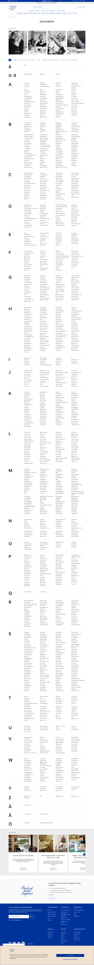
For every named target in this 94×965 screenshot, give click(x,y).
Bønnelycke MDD (28, 167)
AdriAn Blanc (27, 146)
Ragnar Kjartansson (28, 404)
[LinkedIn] (23, 943)
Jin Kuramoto (43, 424)
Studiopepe (73, 683)
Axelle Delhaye (74, 213)
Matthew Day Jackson (44, 370)
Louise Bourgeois (59, 153)
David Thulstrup (59, 706)
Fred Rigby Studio (59, 264)
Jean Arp (26, 111)
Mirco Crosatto (59, 197)
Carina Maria (74, 477)
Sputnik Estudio (43, 666)
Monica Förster (59, 269)
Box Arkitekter (59, 155)
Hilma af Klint (42, 91)
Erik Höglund (42, 350)
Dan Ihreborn (58, 358)
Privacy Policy (13, 958)
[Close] (23, 945)
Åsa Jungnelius (59, 384)
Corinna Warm (59, 760)
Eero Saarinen (59, 632)
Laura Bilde (58, 141)
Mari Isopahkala (74, 363)
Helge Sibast (74, 653)
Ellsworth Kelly (43, 400)
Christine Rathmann (28, 605)
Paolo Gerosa (74, 279)
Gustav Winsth (74, 774)
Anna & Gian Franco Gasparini (62, 105)
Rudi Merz (42, 493)
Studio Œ (58, 680)
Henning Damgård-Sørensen (62, 206)
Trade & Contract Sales (79, 910)
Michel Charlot (43, 183)
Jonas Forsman (59, 259)
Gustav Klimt (58, 405)
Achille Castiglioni (59, 180)
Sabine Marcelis (59, 477)
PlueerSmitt (26, 577)
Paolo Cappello (27, 176)
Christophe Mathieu (28, 484)
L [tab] (41, 60)
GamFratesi (58, 275)
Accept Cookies (70, 955)
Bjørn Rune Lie (27, 624)
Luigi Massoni (58, 482)
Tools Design (74, 711)
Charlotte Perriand (59, 568)
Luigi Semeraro (59, 647)
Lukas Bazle (26, 128)
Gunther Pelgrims (43, 565)
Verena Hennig (74, 324)
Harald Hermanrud (28, 329)
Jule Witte (42, 775)
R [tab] (54, 60)
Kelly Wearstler (59, 762)
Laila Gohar (26, 286)
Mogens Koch (43, 409)
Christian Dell (27, 215)
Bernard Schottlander (44, 646)
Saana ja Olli (26, 632)
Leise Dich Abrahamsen (45, 86)
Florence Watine (74, 760)
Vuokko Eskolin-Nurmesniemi (30, 245)
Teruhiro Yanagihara (75, 786)
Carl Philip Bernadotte (29, 138)
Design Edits (77, 934)
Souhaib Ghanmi (43, 281)
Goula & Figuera (59, 287)
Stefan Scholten (27, 646)
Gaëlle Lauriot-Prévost (60, 439)
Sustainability (64, 912)
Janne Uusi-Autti (74, 729)
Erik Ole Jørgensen (44, 386)
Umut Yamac (27, 786)
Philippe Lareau (74, 434)
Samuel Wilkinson (28, 772)
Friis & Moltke (74, 264)
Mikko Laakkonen (43, 432)
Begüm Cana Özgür (60, 129)
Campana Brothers (75, 173)
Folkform (42, 257)
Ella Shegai (58, 651)
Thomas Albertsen (59, 96)
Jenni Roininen (27, 619)
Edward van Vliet (43, 742)
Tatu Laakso (73, 432)
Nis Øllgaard (27, 822)
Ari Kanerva (42, 393)
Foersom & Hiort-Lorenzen (77, 256)
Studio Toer (58, 682)
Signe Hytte (58, 348)
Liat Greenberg (43, 293)
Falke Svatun (27, 689)
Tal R (41, 698)
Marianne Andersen (60, 101)
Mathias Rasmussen (75, 604)
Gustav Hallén (59, 309)
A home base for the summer (23, 855)
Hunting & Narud (59, 345)
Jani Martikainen (43, 481)
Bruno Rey (42, 612)
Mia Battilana (58, 126)
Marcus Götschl (74, 299)
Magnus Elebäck (74, 238)
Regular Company (75, 609)
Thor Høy (26, 352)
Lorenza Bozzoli (27, 157)
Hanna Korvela (43, 416)
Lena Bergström (43, 136)
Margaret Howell (59, 341)
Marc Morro (42, 508)
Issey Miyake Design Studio (46, 364)
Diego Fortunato (43, 261)
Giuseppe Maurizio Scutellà (30, 647)
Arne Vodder (74, 749)
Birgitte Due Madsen (60, 225)
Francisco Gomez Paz (60, 286)
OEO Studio (73, 542)
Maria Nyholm (27, 536)
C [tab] (21, 60)
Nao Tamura (73, 698)
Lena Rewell (26, 612)
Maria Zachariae (27, 796)
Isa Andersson (27, 103)
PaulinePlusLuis (27, 561)
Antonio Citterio (27, 190)
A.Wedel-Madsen (43, 763)
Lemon (41, 446)
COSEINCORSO (43, 195)
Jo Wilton (42, 774)
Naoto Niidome (59, 526)
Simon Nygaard (74, 534)
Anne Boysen (74, 155)
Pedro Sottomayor (28, 665)
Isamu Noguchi (59, 528)
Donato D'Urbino (27, 204)
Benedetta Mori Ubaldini (29, 506)
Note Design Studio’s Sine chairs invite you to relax (53, 856)
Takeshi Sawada (43, 639)
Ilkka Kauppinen (74, 397)
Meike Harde (74, 316)
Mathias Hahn (27, 309)
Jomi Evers (58, 245)
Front (41, 266)
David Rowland (74, 621)
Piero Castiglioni (74, 180)
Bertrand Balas (59, 124)
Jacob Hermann (74, 328)
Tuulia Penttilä (43, 567)
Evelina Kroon (59, 421)
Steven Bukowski (28, 162)
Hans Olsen (58, 545)
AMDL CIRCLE (59, 99)
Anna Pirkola (27, 575)
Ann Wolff (73, 775)
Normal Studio (59, 532)
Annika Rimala (43, 616)
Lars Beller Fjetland (75, 129)
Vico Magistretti (59, 470)
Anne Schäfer (58, 646)
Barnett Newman (74, 522)
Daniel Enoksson (27, 241)
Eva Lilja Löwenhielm (28, 463)
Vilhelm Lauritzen (75, 439)
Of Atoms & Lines (28, 544)
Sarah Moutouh (43, 510)
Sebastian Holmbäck (44, 336)
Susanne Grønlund (60, 296)
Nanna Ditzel (42, 220)
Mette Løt (73, 461)
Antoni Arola (42, 110)
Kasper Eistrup (59, 236)
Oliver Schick (27, 642)
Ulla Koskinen (74, 416)
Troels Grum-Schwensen (76, 294)
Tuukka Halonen (43, 310)
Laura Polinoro (59, 577)
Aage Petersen (27, 570)
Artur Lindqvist (59, 453)
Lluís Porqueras (59, 579)
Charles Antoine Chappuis (29, 183)
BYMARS (73, 163)
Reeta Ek (26, 238)
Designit (57, 216)
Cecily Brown (43, 158)
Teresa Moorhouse (28, 505)
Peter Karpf (26, 397)
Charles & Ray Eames (44, 233)
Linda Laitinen (59, 451)
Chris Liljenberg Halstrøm (76, 310)
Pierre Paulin (42, 561)
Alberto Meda (74, 489)
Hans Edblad (42, 234)
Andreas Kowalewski (60, 417)
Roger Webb (74, 762)
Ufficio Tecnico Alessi (60, 726)
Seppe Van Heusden (44, 740)
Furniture (19, 13)
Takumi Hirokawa (75, 331)
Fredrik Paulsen (74, 561)
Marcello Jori (58, 381)
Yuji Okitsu (73, 544)
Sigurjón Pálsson (59, 556)
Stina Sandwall (59, 635)
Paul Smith (42, 659)
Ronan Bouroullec (44, 155)
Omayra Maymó (59, 488)
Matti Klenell (42, 405)
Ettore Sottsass (43, 665)
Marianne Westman (28, 769)
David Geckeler (59, 279)
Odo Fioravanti (27, 254)
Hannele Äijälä (27, 805)
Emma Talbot (58, 698)
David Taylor (42, 701)
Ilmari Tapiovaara (74, 700)
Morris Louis (27, 458)
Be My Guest (58, 128)
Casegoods (26, 180)
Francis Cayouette (59, 181)
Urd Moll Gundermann (29, 299)
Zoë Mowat (58, 510)
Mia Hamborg (27, 312)
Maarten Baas (43, 123)
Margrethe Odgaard (60, 542)
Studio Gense (58, 677)
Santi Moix (42, 503)
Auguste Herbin (74, 326)
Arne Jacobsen (59, 370)
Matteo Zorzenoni (75, 796)
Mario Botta (73, 151)
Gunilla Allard (74, 98)
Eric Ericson (58, 241)
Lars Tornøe (58, 713)
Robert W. (26, 758)
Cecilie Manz (58, 476)
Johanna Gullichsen (75, 298)
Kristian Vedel (74, 744)
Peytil (57, 570)
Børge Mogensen (75, 501)
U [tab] (61, 60)
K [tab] (39, 60)
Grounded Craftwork (44, 294)
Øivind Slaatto (59, 658)
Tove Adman (74, 89)
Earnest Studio (27, 234)
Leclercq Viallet (59, 747)
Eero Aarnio (26, 84)
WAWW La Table (43, 762)
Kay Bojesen (27, 150)
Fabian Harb (58, 316)
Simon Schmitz (27, 644)
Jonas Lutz (26, 461)
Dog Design (73, 220)
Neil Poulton (42, 580)
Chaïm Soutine (59, 665)
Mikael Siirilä (42, 654)
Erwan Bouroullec (75, 153)
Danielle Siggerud (28, 654)
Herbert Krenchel (28, 421)
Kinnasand (26, 402)
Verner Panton (59, 558)
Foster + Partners (59, 261)
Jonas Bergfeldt (43, 134)
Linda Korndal (58, 414)
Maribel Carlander (28, 178)
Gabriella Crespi (43, 197)
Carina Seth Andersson (61, 649)
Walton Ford (26, 259)
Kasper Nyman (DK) (60, 536)
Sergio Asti (26, 115)
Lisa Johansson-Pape (44, 379)
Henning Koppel (27, 414)
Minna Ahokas (74, 93)
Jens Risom (73, 616)
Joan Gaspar (42, 279)
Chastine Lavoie (27, 442)
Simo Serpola (43, 649)
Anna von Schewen (44, 752)
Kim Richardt (74, 612)
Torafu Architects (43, 713)
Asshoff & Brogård (60, 113)
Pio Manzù (42, 477)
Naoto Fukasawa (27, 268)
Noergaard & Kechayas (45, 528)
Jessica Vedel (59, 744)
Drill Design (42, 223)
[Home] (9, 17)
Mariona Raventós (44, 607)
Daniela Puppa (59, 584)
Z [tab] (70, 60)
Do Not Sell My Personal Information (70, 959)
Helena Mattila (27, 486)
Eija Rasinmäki (74, 602)
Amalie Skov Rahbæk (28, 600)
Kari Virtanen (42, 749)
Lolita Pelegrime (27, 565)
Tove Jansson (27, 374)
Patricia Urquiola (27, 729)
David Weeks (58, 763)
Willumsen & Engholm (76, 772)
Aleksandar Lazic (59, 442)
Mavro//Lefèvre (43, 488)
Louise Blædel (27, 148)
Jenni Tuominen (43, 718)
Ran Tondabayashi (28, 711)
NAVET (25, 521)
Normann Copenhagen (60, 193)
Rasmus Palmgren (28, 556)
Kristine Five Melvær (60, 254)
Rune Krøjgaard (74, 421)
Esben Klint (73, 405)
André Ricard (58, 612)
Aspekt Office (43, 113)
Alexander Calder (59, 173)
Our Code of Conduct (65, 919)
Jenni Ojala (58, 544)
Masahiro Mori (74, 505)
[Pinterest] (18, 943)
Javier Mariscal (43, 479)
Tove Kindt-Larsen (59, 400)
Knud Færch (27, 269)
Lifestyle (69, 13)
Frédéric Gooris (27, 287)
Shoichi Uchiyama (43, 726)
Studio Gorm (74, 677)
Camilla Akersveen (60, 94)
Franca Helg (26, 324)
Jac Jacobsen (74, 370)
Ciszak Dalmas (43, 206)
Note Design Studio (28, 534)
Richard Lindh (27, 453)
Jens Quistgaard (27, 591)
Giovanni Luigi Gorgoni (45, 287)
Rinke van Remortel (75, 740)
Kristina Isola (42, 363)
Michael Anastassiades (29, 101)
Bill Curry (26, 199)
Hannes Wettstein (75, 769)
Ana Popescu (27, 579)
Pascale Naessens (28, 519)
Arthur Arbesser (43, 108)
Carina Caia (42, 173)
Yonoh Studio (74, 788)
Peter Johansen (27, 379)
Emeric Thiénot (27, 706)
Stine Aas (58, 84)
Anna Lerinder (43, 447)
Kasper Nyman (43, 536)
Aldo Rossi (26, 621)
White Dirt (42, 770)
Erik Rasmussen (43, 604)
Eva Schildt (42, 642)
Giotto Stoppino (74, 671)
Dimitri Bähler (27, 165)
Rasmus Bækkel (43, 165)
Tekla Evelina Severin (28, 651)
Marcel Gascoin (27, 279)
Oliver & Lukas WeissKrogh (45, 765)
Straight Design (27, 673)
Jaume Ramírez (59, 600)
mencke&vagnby (43, 491)
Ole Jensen (26, 377)
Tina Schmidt (74, 642)
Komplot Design (43, 412)
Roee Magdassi (43, 470)
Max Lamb (42, 434)
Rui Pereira (26, 568)
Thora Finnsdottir (75, 252)
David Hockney (59, 333)
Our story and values (65, 910)
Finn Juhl (26, 384)
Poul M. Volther (74, 751)
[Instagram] (10, 943)
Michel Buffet (74, 160)
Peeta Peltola (58, 565)
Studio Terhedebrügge (45, 682)
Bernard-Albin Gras (75, 289)
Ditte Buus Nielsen (28, 163)
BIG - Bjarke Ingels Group (61, 139)
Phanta (72, 570)
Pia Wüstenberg (27, 781)
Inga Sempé (73, 647)
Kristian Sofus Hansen (44, 661)
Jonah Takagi (74, 696)
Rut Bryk (42, 160)
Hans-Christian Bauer (75, 126)
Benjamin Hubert (27, 343)
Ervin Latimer (74, 437)
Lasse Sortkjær (59, 663)
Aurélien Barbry (43, 126)
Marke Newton (43, 524)
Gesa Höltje (58, 350)
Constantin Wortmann (44, 777)
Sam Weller (73, 765)
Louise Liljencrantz (44, 451)
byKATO (41, 163)
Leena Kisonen (74, 402)
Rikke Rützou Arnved (75, 624)
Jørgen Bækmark (59, 165)
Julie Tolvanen (27, 710)
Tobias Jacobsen (27, 372)
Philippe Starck (27, 668)
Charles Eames (59, 233)
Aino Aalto (26, 83)
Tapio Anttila (58, 106)
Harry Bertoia (27, 139)
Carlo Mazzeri (27, 489)
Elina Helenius (74, 322)
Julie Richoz (26, 614)
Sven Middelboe (27, 498)
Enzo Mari (26, 479)
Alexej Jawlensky (59, 374)
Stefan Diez (58, 218)
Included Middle (43, 359)
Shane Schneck (43, 644)
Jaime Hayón (58, 319)
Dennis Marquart (74, 479)
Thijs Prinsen (27, 582)
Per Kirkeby (42, 402)
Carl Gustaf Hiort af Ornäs (61, 331)
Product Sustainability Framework (65, 915)
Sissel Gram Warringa (44, 289)
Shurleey (42, 653)
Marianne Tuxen (74, 718)
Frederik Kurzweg (75, 424)
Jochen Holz (74, 338)
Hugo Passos (58, 560)
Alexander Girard (28, 284)
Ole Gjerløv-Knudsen (60, 284)
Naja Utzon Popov (44, 729)
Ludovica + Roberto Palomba (62, 458)
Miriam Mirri (58, 499)
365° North (42, 74)
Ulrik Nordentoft (43, 531)
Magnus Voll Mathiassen (45, 751)
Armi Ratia (42, 605)
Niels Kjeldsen (43, 404)
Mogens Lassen (74, 435)
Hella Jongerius (43, 381)
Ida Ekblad (73, 236)
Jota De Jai (42, 211)
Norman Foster (74, 261)
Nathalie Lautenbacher (29, 441)
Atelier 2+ (42, 115)
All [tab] (10, 60)
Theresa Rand (27, 602)
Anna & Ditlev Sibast (60, 653)
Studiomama (58, 683)
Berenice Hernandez (60, 329)
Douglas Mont (74, 503)
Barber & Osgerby (28, 126)
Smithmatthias (27, 659)
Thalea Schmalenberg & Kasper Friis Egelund (31, 704)
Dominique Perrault (44, 568)
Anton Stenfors (59, 670)
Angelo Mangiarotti (75, 474)
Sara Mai (73, 472)
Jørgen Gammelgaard (76, 275)
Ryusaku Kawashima (28, 399)
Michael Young (43, 790)
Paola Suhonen (59, 685)
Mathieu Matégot (74, 482)
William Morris (27, 508)
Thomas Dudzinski (28, 225)
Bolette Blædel (74, 146)
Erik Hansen (58, 314)
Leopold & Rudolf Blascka (45, 146)
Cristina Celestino (75, 181)
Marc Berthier (74, 138)
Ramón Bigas (27, 141)
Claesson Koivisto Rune (45, 190)
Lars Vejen (42, 745)
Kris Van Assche (43, 739)
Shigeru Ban (74, 124)
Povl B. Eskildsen (75, 243)
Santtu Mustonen (43, 513)
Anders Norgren (59, 531)
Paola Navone (43, 521)
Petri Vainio (58, 737)
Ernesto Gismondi (44, 284)
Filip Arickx (26, 110)
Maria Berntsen (59, 138)
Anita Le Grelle (27, 444)
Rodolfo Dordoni (59, 222)
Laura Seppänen (27, 649)
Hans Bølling (74, 165)
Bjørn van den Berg (60, 739)
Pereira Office (74, 567)
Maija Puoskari (27, 584)
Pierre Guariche (74, 296)
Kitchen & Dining (32, 13)
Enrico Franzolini (74, 263)
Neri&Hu (26, 522)
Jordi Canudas (59, 175)
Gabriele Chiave (43, 185)
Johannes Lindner (44, 453)
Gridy (57, 293)
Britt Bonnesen (74, 150)
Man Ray (26, 609)
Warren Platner (59, 575)
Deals (42, 10)
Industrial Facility (74, 359)
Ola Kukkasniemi (59, 423)
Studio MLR (58, 678)
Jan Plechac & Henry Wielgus (62, 372)
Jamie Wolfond (27, 777)
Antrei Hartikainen (44, 317)
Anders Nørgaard (75, 536)
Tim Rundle (73, 623)
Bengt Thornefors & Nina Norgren (61, 132)
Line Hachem (43, 307)
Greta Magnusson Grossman (30, 472)
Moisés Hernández (75, 329)
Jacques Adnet (27, 91)
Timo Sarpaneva (74, 637)
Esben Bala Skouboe (44, 658)
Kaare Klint (26, 407)
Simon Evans (42, 245)
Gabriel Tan (26, 700)
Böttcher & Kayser (44, 167)
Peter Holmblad (74, 335)
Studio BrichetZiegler (44, 675)
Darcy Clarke (58, 190)
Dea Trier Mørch (74, 715)
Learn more (51, 894)
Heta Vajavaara (74, 737)
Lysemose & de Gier (44, 461)
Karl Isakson (42, 361)
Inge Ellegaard (43, 240)
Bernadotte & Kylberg (75, 136)
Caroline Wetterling (44, 769)
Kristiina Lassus (59, 437)
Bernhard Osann (43, 547)
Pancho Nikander (28, 528)
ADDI (41, 89)
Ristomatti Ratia (59, 605)
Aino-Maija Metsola (60, 493)
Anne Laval (58, 441)
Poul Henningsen (28, 326)
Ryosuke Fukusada (44, 268)
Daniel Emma (42, 208)
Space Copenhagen (75, 193)
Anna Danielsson (59, 208)
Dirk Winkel (58, 774)
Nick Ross (42, 621)
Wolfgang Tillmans (28, 708)
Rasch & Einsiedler (60, 602)
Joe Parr (26, 560)
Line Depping (27, 216)
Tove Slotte (73, 658)
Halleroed (73, 309)
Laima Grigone (74, 293)
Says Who (58, 639)
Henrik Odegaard (43, 542)
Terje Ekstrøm (43, 238)
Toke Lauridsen (43, 439)
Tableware (63, 942)
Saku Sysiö (26, 690)
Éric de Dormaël (27, 211)
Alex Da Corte (43, 204)
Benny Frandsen (43, 263)
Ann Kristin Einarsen (44, 236)
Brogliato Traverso (44, 715)
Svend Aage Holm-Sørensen (62, 335)
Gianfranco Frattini (28, 264)
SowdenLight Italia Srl (28, 666)
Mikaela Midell (43, 498)
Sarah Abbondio (74, 84)
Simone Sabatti (74, 632)
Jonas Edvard (58, 234)
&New (25, 65)
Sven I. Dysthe (27, 227)
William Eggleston (75, 234)
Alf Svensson (43, 689)
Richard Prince (74, 580)
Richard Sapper (43, 637)
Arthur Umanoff (27, 728)
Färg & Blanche (43, 269)
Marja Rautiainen (27, 607)
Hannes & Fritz (59, 312)
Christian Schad (59, 641)
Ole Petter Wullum (59, 779)
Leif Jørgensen (74, 386)
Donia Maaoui (27, 469)
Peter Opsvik (74, 545)
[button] (78, 7)
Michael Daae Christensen (61, 204)
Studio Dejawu (74, 675)
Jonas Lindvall (27, 454)
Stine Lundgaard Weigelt (45, 459)
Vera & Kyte (26, 747)
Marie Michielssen (75, 496)
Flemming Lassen (59, 435)
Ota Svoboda (58, 689)
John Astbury (74, 113)
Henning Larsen (27, 435)
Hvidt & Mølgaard (75, 347)
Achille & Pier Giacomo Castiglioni (76, 87)
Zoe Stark (42, 668)
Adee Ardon (74, 108)
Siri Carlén (42, 178)
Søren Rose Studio (75, 690)
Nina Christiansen (28, 187)
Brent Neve (58, 522)
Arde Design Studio (60, 108)
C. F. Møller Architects (29, 173)
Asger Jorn (73, 381)
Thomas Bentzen (75, 131)
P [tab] (50, 60)
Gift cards (76, 936)
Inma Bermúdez (59, 136)
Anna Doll (26, 222)
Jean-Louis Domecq (44, 222)
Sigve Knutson (27, 409)
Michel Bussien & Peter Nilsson (46, 496)
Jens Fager (42, 251)
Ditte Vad (42, 737)
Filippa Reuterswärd (75, 611)
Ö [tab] (76, 60)
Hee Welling (42, 767)
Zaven (41, 796)
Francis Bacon (74, 123)
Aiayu (25, 94)
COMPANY (58, 192)
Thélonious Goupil (75, 287)
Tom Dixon (58, 220)
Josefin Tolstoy (74, 708)
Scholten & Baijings (75, 644)
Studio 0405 (27, 675)
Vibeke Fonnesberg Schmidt (62, 257)
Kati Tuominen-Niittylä (28, 718)
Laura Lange (58, 434)
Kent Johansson (74, 379)
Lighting (25, 13)
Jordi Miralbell (27, 499)
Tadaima (26, 696)
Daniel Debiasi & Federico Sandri (31, 208)
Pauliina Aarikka (74, 83)
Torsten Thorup (43, 706)
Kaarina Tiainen (74, 706)
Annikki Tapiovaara (60, 700)
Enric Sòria (42, 663)
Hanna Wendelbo (59, 767)
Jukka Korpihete (74, 414)
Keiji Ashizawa (74, 111)
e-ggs (25, 233)
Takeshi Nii (73, 526)
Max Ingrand (27, 361)
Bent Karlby (42, 395)
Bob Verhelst (42, 747)
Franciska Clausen (75, 190)
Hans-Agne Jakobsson (45, 372)
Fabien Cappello (74, 175)
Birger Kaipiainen (43, 392)
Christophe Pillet (59, 573)
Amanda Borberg (59, 151)
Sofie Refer (42, 609)
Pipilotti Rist (26, 617)
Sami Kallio (73, 392)
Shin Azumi (58, 117)
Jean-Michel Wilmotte (28, 774)
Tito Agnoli (26, 93)
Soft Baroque (74, 659)
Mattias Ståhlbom (27, 685)
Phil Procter (58, 582)
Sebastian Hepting (59, 326)
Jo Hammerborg (43, 312)
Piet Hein (73, 321)
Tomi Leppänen (27, 447)
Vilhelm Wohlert (59, 775)
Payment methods (52, 912)
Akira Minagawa (74, 498)
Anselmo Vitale (59, 749)
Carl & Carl (73, 176)
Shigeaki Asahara (59, 111)
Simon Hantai (43, 316)
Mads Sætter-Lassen (60, 690)
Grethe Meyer (27, 496)
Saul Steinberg (27, 670)
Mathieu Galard (27, 275)
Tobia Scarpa (27, 641)
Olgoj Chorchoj (27, 545)
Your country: (12, 920)
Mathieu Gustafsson (44, 299)
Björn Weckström (28, 763)
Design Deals (77, 938)
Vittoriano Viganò (28, 749)
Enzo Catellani (27, 181)
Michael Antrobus (43, 106)
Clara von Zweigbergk (60, 752)
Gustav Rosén (74, 619)
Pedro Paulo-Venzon (60, 561)
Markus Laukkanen (28, 439)
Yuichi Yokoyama (59, 788)
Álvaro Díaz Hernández (45, 218)
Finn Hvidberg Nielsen (60, 347)
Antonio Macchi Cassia (45, 469)
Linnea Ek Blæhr (43, 148)
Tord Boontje (42, 151)
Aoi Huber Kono (74, 341)
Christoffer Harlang (28, 317)
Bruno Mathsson (43, 484)
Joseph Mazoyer (74, 488)
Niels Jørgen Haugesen (76, 317)
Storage (44, 13)
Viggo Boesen (59, 148)
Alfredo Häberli (27, 350)
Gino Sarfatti (58, 637)
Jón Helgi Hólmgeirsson (61, 336)
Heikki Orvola (27, 547)
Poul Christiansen (43, 187)
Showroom (50, 934)
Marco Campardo (28, 175)
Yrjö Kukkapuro (43, 423)
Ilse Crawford (27, 197)
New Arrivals (37, 10)
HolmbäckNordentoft (28, 336)
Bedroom (52, 13)
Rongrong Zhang (59, 796)
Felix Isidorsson (59, 361)
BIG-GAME (73, 139)
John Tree (58, 715)
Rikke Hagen (74, 307)
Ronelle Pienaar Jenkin (60, 572)
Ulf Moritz (42, 506)
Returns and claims (52, 916)
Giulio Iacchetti (27, 358)
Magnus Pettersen (44, 570)
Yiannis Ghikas (59, 281)
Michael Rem (27, 611)
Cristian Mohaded (28, 503)
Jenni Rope (58, 619)
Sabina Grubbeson (60, 294)
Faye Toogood (59, 711)
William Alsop (43, 99)
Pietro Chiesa (58, 185)
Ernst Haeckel (59, 307)
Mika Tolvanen (43, 710)
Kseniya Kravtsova (75, 419)
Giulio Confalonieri (75, 192)
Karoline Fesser (59, 252)
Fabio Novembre (43, 534)
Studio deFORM (59, 675)
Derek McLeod (59, 489)
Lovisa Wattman (27, 762)
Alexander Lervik (75, 447)
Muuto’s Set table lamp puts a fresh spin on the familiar (83, 856)
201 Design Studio (28, 74)
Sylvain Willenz (43, 772)
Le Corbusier (74, 442)
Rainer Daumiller (27, 210)
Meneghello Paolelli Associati (77, 491)
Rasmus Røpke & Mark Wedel (30, 604)
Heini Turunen (59, 718)
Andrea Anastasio (75, 99)
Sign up (31, 916)
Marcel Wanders (27, 760)
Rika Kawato (42, 399)
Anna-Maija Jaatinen (28, 370)
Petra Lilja (26, 451)
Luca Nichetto (27, 526)
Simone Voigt (27, 751)
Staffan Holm (42, 338)
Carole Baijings (27, 124)
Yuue (72, 790)
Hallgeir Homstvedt (44, 340)
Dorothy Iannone (43, 358)
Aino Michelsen (59, 496)
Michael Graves (43, 291)
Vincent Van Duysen (75, 739)
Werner (72, 767)
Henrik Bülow (58, 163)
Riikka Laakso (58, 432)
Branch (41, 157)
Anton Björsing (74, 145)
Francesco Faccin (28, 251)
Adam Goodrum (74, 286)
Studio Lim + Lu (43, 678)
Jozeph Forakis (74, 257)
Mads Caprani (43, 176)
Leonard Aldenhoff (28, 98)
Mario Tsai (58, 717)
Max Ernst (58, 243)
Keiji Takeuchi (27, 698)
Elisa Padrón (42, 555)
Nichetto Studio (74, 524)
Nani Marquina (27, 481)
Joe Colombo (43, 192)
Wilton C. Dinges (27, 220)
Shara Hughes (59, 343)
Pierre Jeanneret (27, 376)
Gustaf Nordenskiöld (28, 531)
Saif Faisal (58, 251)
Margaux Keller (27, 400)
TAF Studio (58, 696)
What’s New (63, 932)
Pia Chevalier (27, 185)
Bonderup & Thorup (44, 150)
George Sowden (74, 665)
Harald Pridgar (59, 580)
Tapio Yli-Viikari (43, 788)
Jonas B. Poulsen (28, 123)
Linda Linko (42, 454)
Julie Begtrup (43, 129)
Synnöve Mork (59, 506)
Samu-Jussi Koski (28, 417)
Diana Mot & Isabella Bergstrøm (31, 218)
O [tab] (48, 60)
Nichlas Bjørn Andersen (45, 145)
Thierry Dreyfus (27, 223)
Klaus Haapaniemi (28, 307)
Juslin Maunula (74, 486)
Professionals (51, 932)
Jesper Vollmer (59, 751)
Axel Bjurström (27, 145)
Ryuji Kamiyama (27, 393)
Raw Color (58, 607)
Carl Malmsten (27, 474)
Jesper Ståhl (42, 685)
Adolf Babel (58, 123)
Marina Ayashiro (43, 117)
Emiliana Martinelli (28, 482)
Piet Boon (26, 151)
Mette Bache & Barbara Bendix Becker (77, 494)
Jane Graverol (27, 291)
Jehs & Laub (42, 376)
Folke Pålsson (43, 585)
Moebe (41, 501)
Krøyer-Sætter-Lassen (29, 423)
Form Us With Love (44, 259)
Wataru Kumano (74, 423)
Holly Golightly (43, 286)
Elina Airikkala (43, 94)
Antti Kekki (73, 399)
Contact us (50, 920)
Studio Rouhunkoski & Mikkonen (78, 680)
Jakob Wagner (59, 758)
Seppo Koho (27, 411)
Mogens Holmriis (75, 336)
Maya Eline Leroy (59, 447)
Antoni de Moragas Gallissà (46, 505)
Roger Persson (74, 568)
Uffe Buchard (58, 160)
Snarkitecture (58, 659)
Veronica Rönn (27, 626)
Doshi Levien (74, 222)
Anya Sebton (42, 647)
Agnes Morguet (59, 505)
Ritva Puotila (42, 584)
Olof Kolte (26, 412)
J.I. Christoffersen (75, 187)
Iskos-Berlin (73, 361)
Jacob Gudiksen (27, 298)
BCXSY (41, 128)
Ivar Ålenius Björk (43, 814)
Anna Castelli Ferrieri (44, 180)
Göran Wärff (42, 781)
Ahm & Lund (42, 93)
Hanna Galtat (42, 275)
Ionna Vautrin (27, 744)
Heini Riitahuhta (27, 616)
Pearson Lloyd (59, 563)
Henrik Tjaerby (43, 708)
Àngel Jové (42, 382)
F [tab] (28, 60)
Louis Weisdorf (27, 765)
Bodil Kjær (58, 404)
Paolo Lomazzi (43, 456)
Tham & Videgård (43, 703)
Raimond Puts (27, 585)
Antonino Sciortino (75, 646)
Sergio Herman (43, 329)
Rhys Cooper (43, 193)
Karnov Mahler (74, 395)
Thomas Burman (59, 162)
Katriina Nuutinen (59, 534)
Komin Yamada (43, 786)
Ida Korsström (27, 416)
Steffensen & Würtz (60, 668)
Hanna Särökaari (43, 690)
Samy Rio (58, 616)
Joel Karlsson (58, 395)
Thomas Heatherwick (75, 319)
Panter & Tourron (43, 558)
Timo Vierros (74, 747)
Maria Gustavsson (59, 299)
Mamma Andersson (44, 103)
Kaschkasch (42, 397)
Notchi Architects (75, 532)
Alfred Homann (27, 340)
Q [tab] (52, 60)
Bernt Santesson (74, 635)
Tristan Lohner (27, 456)
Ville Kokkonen (59, 411)
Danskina (73, 208)
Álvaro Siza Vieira (75, 656)
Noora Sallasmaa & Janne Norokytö (76, 528)
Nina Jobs (73, 377)
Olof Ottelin (73, 547)
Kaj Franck (26, 263)
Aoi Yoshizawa (27, 790)
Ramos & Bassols (75, 600)
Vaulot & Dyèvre (74, 742)
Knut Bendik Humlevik (44, 345)
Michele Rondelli (43, 619)
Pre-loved (50, 938)
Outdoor (64, 13)
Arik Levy (42, 449)
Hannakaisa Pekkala (75, 563)
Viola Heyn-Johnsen (44, 331)
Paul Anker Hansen (75, 314)
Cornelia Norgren (75, 531)
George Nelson (59, 521)
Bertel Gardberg (59, 277)
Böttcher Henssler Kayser (61, 167)
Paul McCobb (43, 489)
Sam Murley (73, 511)
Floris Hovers (27, 341)
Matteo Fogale (27, 257)
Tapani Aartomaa (43, 84)
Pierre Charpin (59, 183)
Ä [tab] (72, 60)
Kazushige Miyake (28, 501)
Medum (25, 491)
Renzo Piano (42, 572)
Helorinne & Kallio (59, 324)
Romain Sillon (74, 654)
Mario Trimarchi (27, 717)
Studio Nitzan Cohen (75, 678)
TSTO (72, 717)
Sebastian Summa (75, 685)
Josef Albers (42, 96)
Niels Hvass (42, 347)
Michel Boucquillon (28, 153)
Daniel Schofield (59, 644)
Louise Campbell (43, 175)
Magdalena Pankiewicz (76, 556)
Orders (49, 910)
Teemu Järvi (26, 386)
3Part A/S (58, 74)
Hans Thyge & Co (28, 314)
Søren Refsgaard (59, 609)
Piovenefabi (73, 573)
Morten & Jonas (59, 508)
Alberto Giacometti (28, 282)
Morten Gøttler (27, 301)
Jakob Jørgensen (59, 386)
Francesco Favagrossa (29, 252)
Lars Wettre (58, 769)
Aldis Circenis (74, 188)
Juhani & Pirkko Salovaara (61, 382)
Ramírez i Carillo (43, 600)
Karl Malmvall (42, 474)
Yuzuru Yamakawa (59, 786)
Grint (25, 294)
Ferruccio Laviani (75, 441)
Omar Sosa (73, 663)
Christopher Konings (60, 412)
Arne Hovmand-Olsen (44, 341)
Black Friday (76, 940)
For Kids (75, 13)
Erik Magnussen (74, 470)
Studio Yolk (42, 683)
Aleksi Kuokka (27, 424)
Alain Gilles (58, 282)
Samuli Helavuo (43, 322)
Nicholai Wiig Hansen (60, 770)
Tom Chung (26, 188)
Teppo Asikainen (27, 113)
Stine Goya (26, 289)
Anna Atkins (58, 115)
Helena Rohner (74, 617)
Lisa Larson (42, 435)
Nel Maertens (27, 470)
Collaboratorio (27, 192)
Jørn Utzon (58, 729)
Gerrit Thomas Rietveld (60, 614)
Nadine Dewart (74, 216)
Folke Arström (43, 111)
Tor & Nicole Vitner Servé (29, 713)
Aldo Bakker (42, 124)
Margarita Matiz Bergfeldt (76, 484)
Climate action (64, 917)
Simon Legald (58, 444)
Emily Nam (42, 519)
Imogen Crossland (75, 197)
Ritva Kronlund (43, 421)
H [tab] (32, 60)
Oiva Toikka (58, 708)
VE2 (41, 744)
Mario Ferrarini (43, 252)
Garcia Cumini (43, 277)
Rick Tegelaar (58, 701)
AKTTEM (73, 94)
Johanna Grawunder (60, 291)
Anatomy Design (43, 101)
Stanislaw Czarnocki (60, 199)
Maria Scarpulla (43, 641)
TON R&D (73, 710)
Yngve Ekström (59, 238)
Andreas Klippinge (59, 407)
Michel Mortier (74, 508)
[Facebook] (14, 943)
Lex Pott (26, 580)
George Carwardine (75, 178)
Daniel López (58, 456)
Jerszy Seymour (43, 651)
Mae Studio (73, 469)
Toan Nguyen (58, 524)
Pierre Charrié (74, 183)
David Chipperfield (75, 185)
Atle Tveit (26, 720)
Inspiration (47, 10)
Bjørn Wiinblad (74, 770)
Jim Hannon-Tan (74, 312)
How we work (77, 912)
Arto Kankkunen (59, 393)
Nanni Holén (42, 335)
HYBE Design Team (28, 348)
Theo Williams (59, 772)
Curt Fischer (42, 254)
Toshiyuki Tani (43, 700)
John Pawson (43, 563)
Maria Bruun (74, 158)
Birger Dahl (73, 204)
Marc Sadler (26, 634)
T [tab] (59, 60)
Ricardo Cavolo (43, 181)
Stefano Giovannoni (75, 282)
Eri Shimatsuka (74, 651)
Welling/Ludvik (27, 767)
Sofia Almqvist (27, 99)
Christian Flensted (75, 254)
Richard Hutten (27, 347)
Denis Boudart (43, 153)
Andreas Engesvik (75, 240)
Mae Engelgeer (59, 240)
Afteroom (58, 91)
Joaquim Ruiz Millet (60, 623)
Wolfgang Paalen (27, 555)
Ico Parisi (73, 558)
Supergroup (26, 687)
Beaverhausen (74, 128)
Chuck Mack (58, 469)
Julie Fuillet (73, 266)
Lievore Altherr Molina (60, 449)
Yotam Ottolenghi (28, 549)
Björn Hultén (74, 343)
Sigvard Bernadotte (44, 138)
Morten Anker (43, 105)
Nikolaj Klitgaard (74, 407)
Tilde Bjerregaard (75, 143)
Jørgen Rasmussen (60, 604)
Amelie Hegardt (59, 321)
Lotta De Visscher (28, 213)
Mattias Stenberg (43, 670)
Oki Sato (26, 639)
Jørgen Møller (74, 513)
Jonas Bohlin (74, 148)
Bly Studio (58, 146)
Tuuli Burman (74, 162)
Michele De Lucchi (60, 211)
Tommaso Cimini (59, 188)
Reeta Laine (26, 434)
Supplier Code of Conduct (64, 922)
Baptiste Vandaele (59, 742)
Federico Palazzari (75, 555)
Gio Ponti (73, 577)
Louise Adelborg (59, 89)
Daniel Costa (58, 195)
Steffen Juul (73, 384)
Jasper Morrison (74, 506)
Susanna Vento (74, 745)
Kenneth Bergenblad (28, 134)
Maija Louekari (74, 456)
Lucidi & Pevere (43, 458)
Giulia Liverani (74, 454)
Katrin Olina (42, 545)
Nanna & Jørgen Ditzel (60, 519)
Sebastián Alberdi (28, 96)
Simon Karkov (27, 395)
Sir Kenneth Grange (60, 289)
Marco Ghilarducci (75, 281)
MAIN (57, 472)
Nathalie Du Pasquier (60, 223)
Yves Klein (26, 405)
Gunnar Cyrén (43, 199)
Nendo (72, 521)
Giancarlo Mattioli (43, 486)
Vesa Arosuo (74, 110)
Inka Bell (42, 131)
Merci (25, 493)
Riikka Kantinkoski (75, 393)
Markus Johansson (28, 381)
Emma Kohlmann (74, 409)
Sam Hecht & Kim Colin (76, 634)
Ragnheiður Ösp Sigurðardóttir (46, 822)
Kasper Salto (58, 634)
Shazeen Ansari (27, 106)
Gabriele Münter (59, 513)
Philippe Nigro (43, 526)
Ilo (71, 358)
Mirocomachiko (43, 499)
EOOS (41, 241)
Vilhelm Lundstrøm (75, 459)
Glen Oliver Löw (43, 463)
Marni (57, 479)
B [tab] (19, 60)
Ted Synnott (73, 689)
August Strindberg (59, 673)
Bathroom (58, 13)
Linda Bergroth (74, 134)
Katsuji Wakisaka (74, 758)
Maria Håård (73, 348)
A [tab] (17, 60)
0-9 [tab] (15, 60)
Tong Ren (58, 611)
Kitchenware (63, 940)
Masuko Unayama (43, 728)
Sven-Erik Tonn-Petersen (45, 711)
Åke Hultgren (27, 345)
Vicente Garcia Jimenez (61, 377)
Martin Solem (58, 661)
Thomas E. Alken (43, 98)
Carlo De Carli (59, 210)
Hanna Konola (74, 412)
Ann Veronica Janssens (76, 372)
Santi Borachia (27, 637)
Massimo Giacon (43, 282)
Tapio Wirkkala (27, 775)
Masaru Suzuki (59, 687)
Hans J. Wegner (74, 763)
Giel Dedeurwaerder (44, 213)
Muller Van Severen (44, 511)
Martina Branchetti (59, 157)
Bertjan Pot (73, 579)
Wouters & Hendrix (60, 777)
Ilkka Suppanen (43, 687)
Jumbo (41, 384)
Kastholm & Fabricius (60, 397)
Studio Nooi (26, 680)
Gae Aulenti (73, 115)
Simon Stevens (74, 670)
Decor (39, 13)
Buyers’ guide (64, 924)
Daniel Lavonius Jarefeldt (45, 442)
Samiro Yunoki (59, 790)
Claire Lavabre (43, 441)
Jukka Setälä (74, 649)
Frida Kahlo (26, 392)
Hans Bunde (42, 162)
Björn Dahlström (27, 206)
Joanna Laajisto (27, 432)
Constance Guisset (60, 298)
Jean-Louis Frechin (44, 264)
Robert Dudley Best (44, 139)
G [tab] (30, 60)
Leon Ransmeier (43, 602)
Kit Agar (73, 91)
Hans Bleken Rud (43, 623)
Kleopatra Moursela (28, 510)
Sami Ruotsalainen (44, 624)
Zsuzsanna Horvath (75, 340)
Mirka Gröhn (42, 296)
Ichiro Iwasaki (58, 364)
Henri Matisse (59, 484)
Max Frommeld (27, 266)
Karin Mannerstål (43, 476)
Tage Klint (42, 407)
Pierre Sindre (43, 656)
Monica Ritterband (44, 617)
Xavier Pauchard (74, 560)
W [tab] (65, 60)
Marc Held (58, 322)
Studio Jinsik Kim (27, 678)
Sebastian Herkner (44, 328)
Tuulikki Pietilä (74, 572)
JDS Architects (74, 374)
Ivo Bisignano (43, 143)
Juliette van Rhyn (28, 742)
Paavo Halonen (27, 310)
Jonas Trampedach (28, 715)
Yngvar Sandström (44, 635)
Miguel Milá (58, 498)
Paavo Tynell (42, 720)
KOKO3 (72, 411)
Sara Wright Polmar (75, 777)
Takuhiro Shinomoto (28, 653)
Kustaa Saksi (42, 634)
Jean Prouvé (74, 582)
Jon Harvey (58, 317)
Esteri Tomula (58, 710)
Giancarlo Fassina (75, 251)
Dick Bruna (58, 158)
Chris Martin (58, 481)
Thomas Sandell (27, 635)
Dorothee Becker (28, 129)
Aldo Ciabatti (42, 188)
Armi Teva (73, 701)
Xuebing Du (73, 225)
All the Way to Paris (60, 98)
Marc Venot (58, 745)
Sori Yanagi (26, 788)
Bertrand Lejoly (27, 446)
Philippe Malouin (59, 474)
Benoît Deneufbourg (75, 215)
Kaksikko (57, 392)
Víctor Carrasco (59, 178)
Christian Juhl (74, 382)
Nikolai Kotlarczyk (43, 417)
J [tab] (37, 60)
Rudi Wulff (42, 779)
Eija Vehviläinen (27, 745)
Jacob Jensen (74, 376)
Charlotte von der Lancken (30, 752)
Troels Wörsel (59, 781)
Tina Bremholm (74, 157)
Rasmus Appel (74, 106)
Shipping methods (52, 914)
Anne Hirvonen (43, 333)
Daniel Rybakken (59, 624)
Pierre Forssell (74, 259)
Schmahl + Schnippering (61, 642)
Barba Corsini (27, 195)
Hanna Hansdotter (44, 314)
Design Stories (53, 10)
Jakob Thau (73, 703)
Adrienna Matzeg (59, 486)
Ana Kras (57, 419)
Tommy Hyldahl (43, 348)
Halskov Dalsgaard (60, 310)
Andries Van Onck (59, 740)
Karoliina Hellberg (43, 324)
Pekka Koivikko (43, 411)
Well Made (58, 765)
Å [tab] (74, 60)
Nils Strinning (74, 673)
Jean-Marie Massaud (44, 482)
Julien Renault (43, 611)
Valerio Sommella (75, 661)
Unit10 (57, 728)
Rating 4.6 (50, 0)
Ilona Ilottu (26, 359)
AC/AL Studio (58, 86)
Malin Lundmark (59, 459)
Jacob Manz (73, 476)
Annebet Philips (27, 572)
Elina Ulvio (73, 726)
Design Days (31, 10)
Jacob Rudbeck (27, 623)
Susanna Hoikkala (28, 335)
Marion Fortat (27, 261)
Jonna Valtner (27, 739)
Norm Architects (43, 532)
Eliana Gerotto (27, 281)
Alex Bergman (59, 134)
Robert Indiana (59, 359)
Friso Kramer (27, 419)
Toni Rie (41, 614)
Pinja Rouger (58, 621)
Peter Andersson (59, 103)
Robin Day (42, 210)
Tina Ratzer (73, 605)
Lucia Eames (74, 233)
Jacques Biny (74, 141)
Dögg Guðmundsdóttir (44, 298)
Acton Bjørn (58, 145)
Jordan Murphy (27, 513)
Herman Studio (59, 328)
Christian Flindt (43, 256)
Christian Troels (43, 717)
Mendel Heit (26, 322)
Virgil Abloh (26, 86)
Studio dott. (26, 677)
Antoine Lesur (27, 449)
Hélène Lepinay (74, 446)
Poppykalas (42, 579)
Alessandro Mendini (60, 491)
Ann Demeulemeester (60, 215)
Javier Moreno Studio (44, 374)
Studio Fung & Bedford (45, 677)
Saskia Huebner (43, 343)
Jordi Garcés (27, 277)
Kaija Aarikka (58, 83)
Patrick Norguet (27, 532)
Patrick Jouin (27, 382)
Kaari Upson (74, 728)
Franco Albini (74, 96)
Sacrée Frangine (59, 263)
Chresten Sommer (28, 663)
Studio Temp (27, 682)
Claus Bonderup (59, 150)
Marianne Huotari (75, 345)
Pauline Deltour (43, 215)
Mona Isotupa (27, 364)
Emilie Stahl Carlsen (75, 666)
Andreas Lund (27, 459)
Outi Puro (73, 584)
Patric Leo (58, 446)
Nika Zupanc (27, 798)
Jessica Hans (27, 316)
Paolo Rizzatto (59, 617)
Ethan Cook (26, 193)
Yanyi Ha (42, 319)
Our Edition (42, 549)
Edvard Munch (59, 511)
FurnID (57, 268)
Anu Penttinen (59, 567)
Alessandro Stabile (60, 666)
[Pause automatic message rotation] (60, 1)
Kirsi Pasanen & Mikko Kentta (62, 402)
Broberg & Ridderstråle (29, 158)
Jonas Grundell (27, 296)
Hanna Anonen (74, 105)
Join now (52, 898)
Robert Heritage (27, 328)
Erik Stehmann (74, 668)
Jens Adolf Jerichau (44, 377)
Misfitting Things (74, 499)
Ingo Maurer (26, 488)
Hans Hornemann (59, 340)
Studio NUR (42, 680)
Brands (58, 10)
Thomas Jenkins (59, 376)
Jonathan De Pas (75, 211)
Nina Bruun (26, 160)
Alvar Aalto (42, 83)
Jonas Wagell (43, 758)
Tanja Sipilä (58, 656)
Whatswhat (26, 770)
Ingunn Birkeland (28, 143)
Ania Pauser (26, 563)
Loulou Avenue (27, 117)
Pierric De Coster (75, 210)
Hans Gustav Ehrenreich (29, 236)
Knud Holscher (59, 338)
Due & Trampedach (44, 225)
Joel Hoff (73, 333)
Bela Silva (26, 656)
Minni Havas (26, 319)
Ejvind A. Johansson (60, 379)
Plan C (41, 575)
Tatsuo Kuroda (59, 424)
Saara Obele (27, 542)
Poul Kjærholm (74, 404)
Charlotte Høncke (75, 350)
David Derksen (43, 216)
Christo (57, 187)
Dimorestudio (74, 218)
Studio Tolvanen (74, 682)
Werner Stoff (58, 671)
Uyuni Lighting (27, 731)
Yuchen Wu (73, 779)
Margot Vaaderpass (28, 737)
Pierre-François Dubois (76, 223)
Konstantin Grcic (27, 293)
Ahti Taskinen (27, 701)
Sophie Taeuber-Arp (44, 696)
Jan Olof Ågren (27, 814)
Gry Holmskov (27, 338)
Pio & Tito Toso (74, 713)
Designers (63, 10)
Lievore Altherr (74, 449)
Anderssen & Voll (75, 101)
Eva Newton (26, 524)
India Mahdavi (43, 472)
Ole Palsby (42, 556)
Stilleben (42, 671)
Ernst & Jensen (43, 243)
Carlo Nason (74, 519)
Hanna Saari (42, 632)
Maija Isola (58, 363)
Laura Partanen (43, 560)
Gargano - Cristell (75, 277)
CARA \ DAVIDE (59, 176)
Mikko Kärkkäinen (28, 426)
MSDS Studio (74, 510)
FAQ (49, 918)
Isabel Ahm (58, 93)
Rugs (48, 13)
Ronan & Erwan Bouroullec (30, 155)
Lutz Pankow (27, 558)
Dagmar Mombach (59, 503)
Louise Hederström (28, 321)
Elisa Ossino (58, 547)
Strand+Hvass (43, 673)
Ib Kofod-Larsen (59, 409)
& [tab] (12, 60)
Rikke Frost (58, 266)
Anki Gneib (73, 284)
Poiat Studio (42, 577)
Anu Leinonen (74, 444)
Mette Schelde (74, 641)
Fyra (72, 268)
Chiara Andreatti (27, 105)
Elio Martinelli (74, 481)
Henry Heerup (43, 321)
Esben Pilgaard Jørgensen (45, 573)
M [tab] (43, 60)
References (76, 916)
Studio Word (26, 683)
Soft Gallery (26, 661)
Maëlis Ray (73, 607)
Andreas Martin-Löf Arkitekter (77, 103)
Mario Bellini (26, 131)
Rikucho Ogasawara (44, 544)
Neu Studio (42, 522)
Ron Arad (26, 108)
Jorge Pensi (73, 565)
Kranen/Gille (42, 419)
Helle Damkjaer (74, 206)
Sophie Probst (43, 582)
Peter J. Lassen (27, 437)
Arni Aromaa (58, 110)
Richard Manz (27, 477)
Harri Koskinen (59, 416)
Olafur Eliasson (27, 240)
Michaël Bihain (43, 141)
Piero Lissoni (58, 454)
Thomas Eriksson (28, 243)
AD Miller (26, 89)
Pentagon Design (28, 567)
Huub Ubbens (27, 726)
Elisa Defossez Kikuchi (60, 213)
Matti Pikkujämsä (27, 573)
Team (75, 914)
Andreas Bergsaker (28, 136)
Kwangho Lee (43, 444)
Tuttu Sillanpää (59, 654)
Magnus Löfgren (59, 461)
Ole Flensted (27, 256)
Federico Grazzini (75, 291)
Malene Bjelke (59, 143)
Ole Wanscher (43, 760)
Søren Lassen (43, 437)
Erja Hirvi (26, 333)
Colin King (73, 400)
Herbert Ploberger (75, 575)
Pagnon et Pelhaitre (60, 555)
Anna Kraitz (73, 417)
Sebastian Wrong (28, 779)
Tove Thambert (59, 703)
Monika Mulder (27, 511)
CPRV (72, 195)
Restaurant (50, 936)
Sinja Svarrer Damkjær (76, 687)
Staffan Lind (73, 453)
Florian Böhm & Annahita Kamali (62, 256)
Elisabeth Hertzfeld (28, 331)
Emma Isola (26, 363)
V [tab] (63, 60)
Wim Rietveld (74, 614)
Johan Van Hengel (28, 740)
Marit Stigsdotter (27, 671)
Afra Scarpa (73, 639)
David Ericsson (74, 241)
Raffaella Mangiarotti (28, 476)
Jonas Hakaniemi (43, 309)
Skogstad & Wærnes (28, 658)
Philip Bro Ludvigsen (75, 458)
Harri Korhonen (43, 414)
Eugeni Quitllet (43, 591)
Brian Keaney (58, 399)
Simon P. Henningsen (44, 326)
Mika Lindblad (74, 451)
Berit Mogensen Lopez (60, 501)
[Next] (84, 43)
